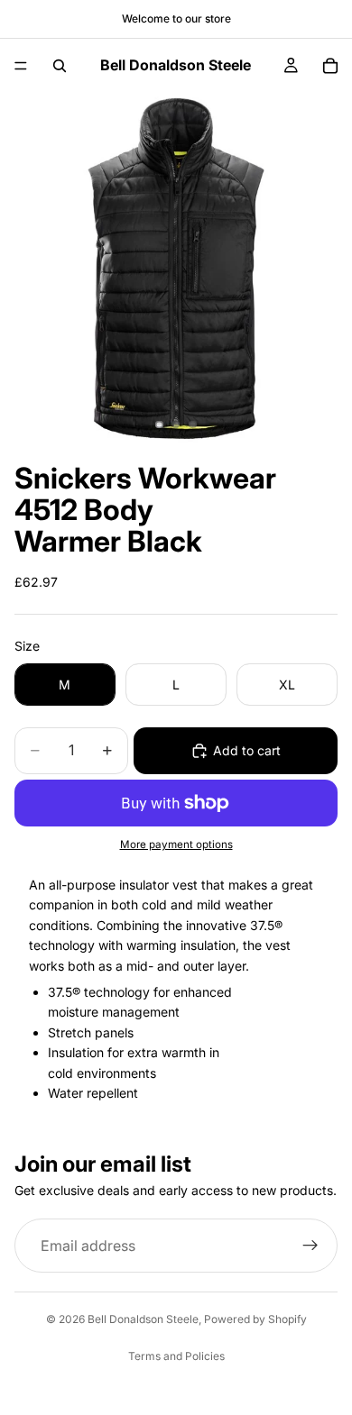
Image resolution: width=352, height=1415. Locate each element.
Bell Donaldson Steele (143, 1319)
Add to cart (247, 750)
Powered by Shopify (255, 1319)
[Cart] (330, 66)
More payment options (176, 844)
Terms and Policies (176, 1356)
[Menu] (21, 66)
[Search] (59, 66)
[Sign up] (310, 1245)
